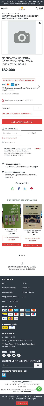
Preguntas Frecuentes (10, 297)
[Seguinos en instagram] (4, 355)
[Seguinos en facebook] (9, 355)
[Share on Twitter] (25, 189)
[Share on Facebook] (18, 189)
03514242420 (10, 337)
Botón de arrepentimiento (22, 392)
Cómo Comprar (8, 292)
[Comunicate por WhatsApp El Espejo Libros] (39, 388)
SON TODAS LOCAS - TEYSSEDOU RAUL (11, 230)
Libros (24, 283)
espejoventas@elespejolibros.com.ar (18, 340)
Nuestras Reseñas (9, 288)
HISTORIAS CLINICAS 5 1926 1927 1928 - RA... (32, 231)
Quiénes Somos (28, 292)
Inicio (4, 14)
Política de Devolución (10, 301)
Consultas (25, 288)
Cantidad (6, 108)
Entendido (22, 403)
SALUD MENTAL (13, 14)
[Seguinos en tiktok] (19, 355)
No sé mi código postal (9, 138)
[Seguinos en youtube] (14, 355)
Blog (23, 297)
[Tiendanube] (22, 382)
